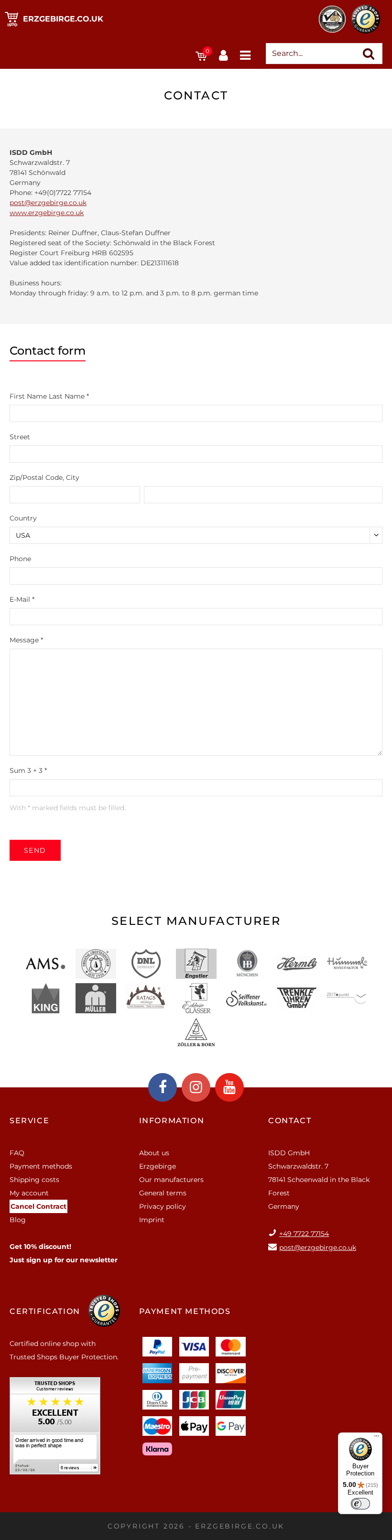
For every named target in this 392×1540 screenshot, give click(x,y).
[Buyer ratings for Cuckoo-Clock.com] (55, 1429)
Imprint (151, 1219)
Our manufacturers (171, 1179)
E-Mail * (22, 599)
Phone (20, 558)
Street (20, 437)
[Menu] (376, 1438)
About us (154, 1153)
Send (35, 850)
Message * (26, 640)
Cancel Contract (38, 1206)
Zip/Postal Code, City (44, 477)
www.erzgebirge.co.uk (47, 212)
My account (29, 1193)
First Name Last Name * (49, 396)
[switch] (360, 1503)
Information (172, 1120)
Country (23, 518)
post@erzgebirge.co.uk (48, 202)
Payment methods (41, 1166)
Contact (289, 1120)
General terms (162, 1193)
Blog (18, 1219)
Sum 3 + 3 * (28, 770)
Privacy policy (162, 1206)
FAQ (17, 1153)
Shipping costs (34, 1179)
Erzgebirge (157, 1166)
